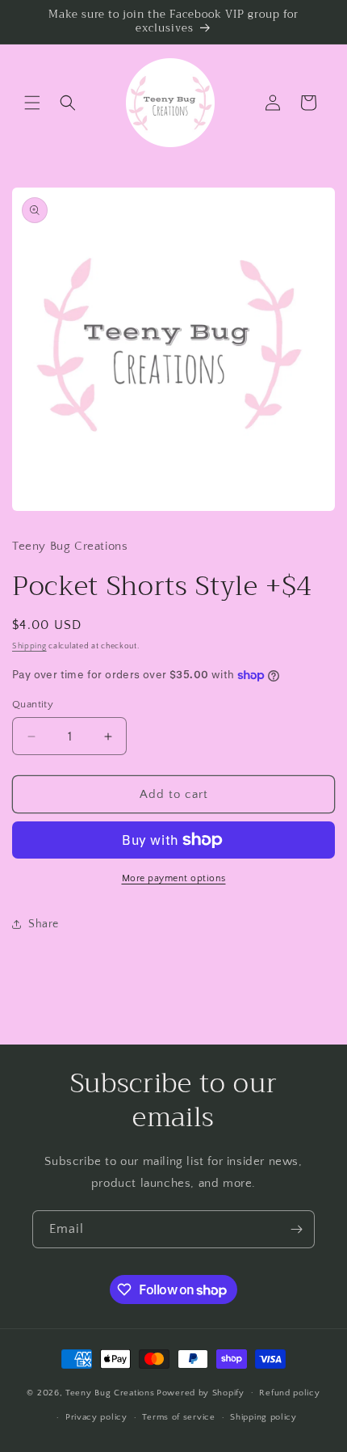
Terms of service (178, 1417)
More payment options (174, 878)
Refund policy (289, 1393)
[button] (32, 102)
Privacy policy (96, 1417)
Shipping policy (263, 1417)
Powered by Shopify (201, 1392)
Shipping (29, 646)
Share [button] (43, 924)
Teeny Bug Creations (109, 1392)
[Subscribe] (296, 1229)
